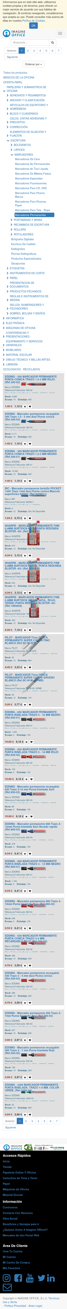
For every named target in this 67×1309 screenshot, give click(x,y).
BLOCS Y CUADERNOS (24, 113)
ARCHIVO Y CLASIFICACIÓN (27, 100)
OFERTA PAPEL (13, 82)
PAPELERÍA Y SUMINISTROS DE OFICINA (26, 89)
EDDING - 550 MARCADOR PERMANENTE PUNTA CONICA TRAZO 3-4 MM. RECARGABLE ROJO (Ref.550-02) (31, 938)
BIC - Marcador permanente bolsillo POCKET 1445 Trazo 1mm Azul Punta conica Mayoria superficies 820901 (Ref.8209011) (33, 491)
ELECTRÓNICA (15, 323)
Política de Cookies (33, 20)
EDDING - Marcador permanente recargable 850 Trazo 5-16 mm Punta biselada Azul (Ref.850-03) (32, 789)
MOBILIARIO (13, 350)
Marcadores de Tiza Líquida (31, 169)
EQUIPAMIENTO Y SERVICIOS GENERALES (24, 343)
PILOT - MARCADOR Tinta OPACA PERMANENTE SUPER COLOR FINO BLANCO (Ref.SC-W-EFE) (27, 640)
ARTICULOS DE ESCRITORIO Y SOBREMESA (29, 107)
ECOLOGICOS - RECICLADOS (21, 369)
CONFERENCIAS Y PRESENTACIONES (17, 334)
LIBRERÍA (12, 364)
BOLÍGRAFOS (22, 145)
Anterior (11, 50)
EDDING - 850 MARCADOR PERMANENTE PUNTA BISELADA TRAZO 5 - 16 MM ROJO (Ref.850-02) (31, 752)
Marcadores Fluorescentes (31, 183)
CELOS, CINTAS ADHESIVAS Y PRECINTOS (28, 120)
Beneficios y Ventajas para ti (21, 1224)
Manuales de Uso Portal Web (21, 1235)
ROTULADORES (23, 234)
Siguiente (12, 57)
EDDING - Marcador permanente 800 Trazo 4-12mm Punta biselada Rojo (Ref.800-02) (33, 902)
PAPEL (14, 278)
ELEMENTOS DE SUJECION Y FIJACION (28, 133)
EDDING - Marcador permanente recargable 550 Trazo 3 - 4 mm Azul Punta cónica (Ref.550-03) (32, 975)
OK (33, 25)
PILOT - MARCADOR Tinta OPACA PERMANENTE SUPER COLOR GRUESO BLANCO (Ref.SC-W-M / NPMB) (30, 677)
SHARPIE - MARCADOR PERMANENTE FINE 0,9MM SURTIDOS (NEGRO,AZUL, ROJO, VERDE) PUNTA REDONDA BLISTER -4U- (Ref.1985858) (32, 601)
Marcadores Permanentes (30, 215)
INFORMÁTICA (15, 318)
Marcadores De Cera (27, 159)
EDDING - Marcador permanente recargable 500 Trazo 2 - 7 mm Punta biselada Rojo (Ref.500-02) (32, 1050)
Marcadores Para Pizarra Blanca (30, 194)
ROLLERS (20, 229)
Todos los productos (15, 72)
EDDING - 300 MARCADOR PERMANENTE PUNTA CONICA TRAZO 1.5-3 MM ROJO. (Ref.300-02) (31, 379)
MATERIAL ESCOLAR (19, 355)
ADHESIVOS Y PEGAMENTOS (28, 95)
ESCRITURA (18, 140)
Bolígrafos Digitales (22, 239)
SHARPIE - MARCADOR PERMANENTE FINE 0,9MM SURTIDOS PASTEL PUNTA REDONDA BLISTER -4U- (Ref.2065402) (33, 565)
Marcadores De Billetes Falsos (33, 173)
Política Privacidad (15, 1306)
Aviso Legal (35, 1306)
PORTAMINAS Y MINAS (28, 220)
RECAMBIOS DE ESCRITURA (31, 224)
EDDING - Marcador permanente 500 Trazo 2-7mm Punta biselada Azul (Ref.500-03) (33, 1014)
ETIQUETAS (17, 268)
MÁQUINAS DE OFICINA (20, 328)
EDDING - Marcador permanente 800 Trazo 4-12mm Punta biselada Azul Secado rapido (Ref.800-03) (33, 826)
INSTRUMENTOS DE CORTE (27, 273)
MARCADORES (24, 154)
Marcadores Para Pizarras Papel (30, 203)
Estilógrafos (18, 249)
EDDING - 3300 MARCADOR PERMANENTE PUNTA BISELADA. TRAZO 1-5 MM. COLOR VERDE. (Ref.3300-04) (32, 1087)
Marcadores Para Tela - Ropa (32, 210)
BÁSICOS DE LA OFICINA (18, 77)
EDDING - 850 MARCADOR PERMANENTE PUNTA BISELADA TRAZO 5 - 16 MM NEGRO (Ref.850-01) (32, 715)
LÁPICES (19, 150)
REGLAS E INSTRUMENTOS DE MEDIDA (29, 298)
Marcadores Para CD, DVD (31, 188)
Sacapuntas (18, 263)
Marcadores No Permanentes (32, 164)
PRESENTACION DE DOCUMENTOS (22, 284)
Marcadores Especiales (29, 178)
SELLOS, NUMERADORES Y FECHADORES (27, 306)
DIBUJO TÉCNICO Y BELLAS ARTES (28, 359)
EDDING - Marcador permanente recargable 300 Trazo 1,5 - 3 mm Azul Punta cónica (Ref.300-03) (32, 416)
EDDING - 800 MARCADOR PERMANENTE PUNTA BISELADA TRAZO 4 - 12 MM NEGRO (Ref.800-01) (32, 864)
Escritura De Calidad (23, 244)
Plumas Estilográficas (23, 254)
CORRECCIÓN (19, 127)
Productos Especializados (26, 258)
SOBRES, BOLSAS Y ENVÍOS (27, 313)
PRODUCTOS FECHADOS (25, 291)
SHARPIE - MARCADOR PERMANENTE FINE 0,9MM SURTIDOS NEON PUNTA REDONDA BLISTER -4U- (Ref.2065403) (32, 528)
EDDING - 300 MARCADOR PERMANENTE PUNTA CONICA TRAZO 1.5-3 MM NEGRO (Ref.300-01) (31, 454)
